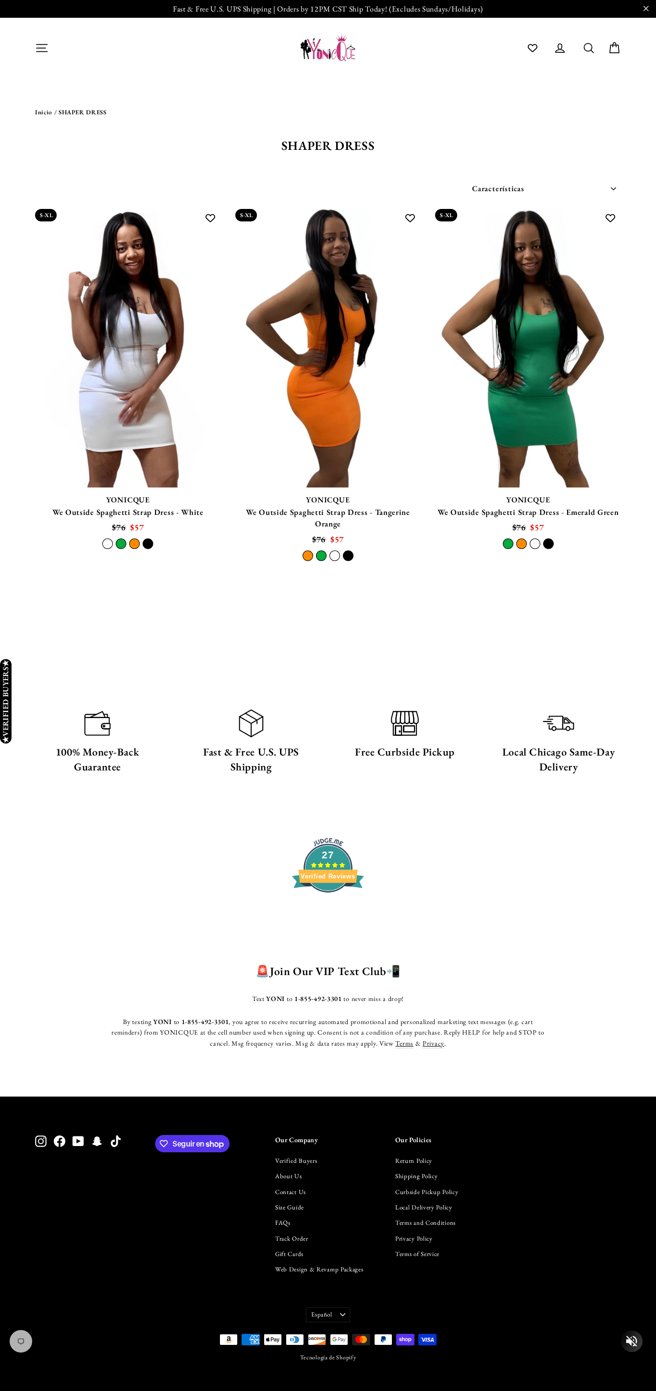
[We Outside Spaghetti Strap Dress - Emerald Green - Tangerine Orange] (521, 544)
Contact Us (290, 1192)
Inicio (43, 112)
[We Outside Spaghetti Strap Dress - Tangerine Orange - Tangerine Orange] (308, 556)
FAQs (283, 1223)
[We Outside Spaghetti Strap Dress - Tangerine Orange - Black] (348, 556)
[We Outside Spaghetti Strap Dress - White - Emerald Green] (121, 544)
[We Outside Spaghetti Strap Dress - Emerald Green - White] (535, 544)
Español (321, 1314)
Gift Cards (289, 1254)
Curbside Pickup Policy (426, 1192)
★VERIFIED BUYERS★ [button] (5, 701)
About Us (288, 1176)
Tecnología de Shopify (328, 1357)
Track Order (291, 1238)
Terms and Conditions (425, 1223)
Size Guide (289, 1207)
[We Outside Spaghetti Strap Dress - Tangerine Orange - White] (335, 556)
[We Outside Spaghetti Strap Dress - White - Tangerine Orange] (134, 544)
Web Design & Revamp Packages (319, 1269)
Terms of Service (417, 1254)
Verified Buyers (296, 1161)
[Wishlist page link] (532, 48)
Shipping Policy (416, 1176)
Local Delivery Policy (423, 1207)
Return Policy (413, 1161)
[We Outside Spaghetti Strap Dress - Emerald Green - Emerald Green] (508, 544)
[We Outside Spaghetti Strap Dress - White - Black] (148, 544)
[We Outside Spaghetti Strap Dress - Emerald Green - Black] (548, 544)
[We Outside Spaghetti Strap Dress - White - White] (107, 544)
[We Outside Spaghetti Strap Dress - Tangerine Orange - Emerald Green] (321, 556)
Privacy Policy (414, 1238)
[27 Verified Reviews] (328, 909)
